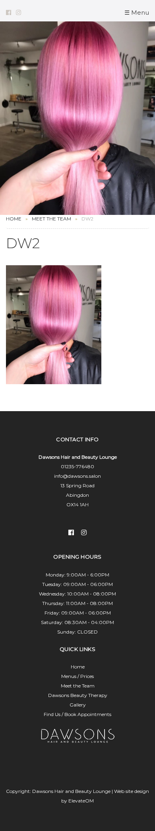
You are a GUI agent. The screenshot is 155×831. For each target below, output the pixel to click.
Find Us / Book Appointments (77, 714)
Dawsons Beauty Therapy (77, 695)
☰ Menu (136, 12)
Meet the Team (78, 686)
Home (13, 219)
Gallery (78, 705)
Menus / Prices (77, 676)
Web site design (131, 791)
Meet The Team (51, 219)
